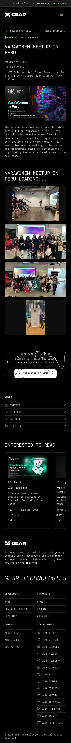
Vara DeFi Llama (52, 722)
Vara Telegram (51, 702)
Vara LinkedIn (51, 709)
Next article (53, 30)
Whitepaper (12, 639)
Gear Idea (11, 615)
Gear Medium (50, 653)
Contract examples (17, 609)
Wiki (7, 602)
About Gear (12, 632)
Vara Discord (50, 688)
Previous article (20, 30)
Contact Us (12, 646)
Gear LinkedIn (51, 667)
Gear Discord (50, 646)
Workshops (43, 615)
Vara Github (50, 681)
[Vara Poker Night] (27, 490)
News (40, 602)
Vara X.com (49, 674)
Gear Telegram (51, 660)
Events (41, 609)
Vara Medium (49, 695)
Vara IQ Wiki (50, 715)
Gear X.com (49, 632)
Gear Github (50, 639)
